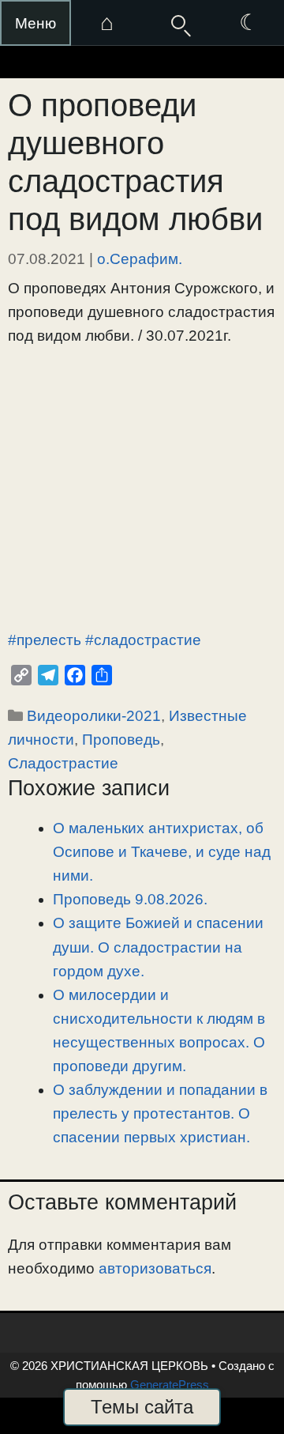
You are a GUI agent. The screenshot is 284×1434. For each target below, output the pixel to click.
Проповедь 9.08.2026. (130, 899)
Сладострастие (63, 763)
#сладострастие (143, 640)
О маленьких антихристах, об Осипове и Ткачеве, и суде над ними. (162, 852)
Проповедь (121, 739)
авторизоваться (155, 1268)
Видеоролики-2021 (94, 716)
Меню (35, 23)
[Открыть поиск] (177, 23)
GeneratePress (169, 1384)
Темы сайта (142, 1406)
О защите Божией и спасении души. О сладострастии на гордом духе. (158, 947)
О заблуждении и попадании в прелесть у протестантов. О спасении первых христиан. (160, 1113)
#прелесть (44, 640)
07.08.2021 (46, 259)
